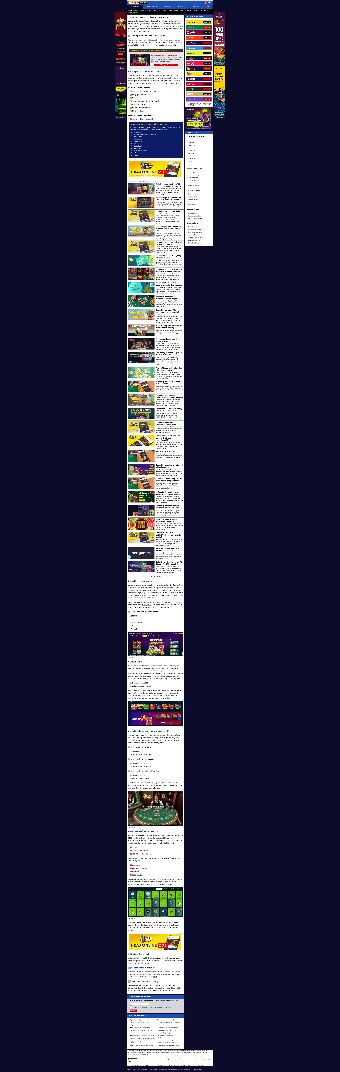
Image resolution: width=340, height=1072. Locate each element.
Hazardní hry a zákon (193, 202)
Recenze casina (138, 132)
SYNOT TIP (191, 148)
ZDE (172, 991)
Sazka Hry (148, 10)
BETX (201, 10)
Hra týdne (135, 872)
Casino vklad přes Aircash (194, 242)
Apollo (165, 10)
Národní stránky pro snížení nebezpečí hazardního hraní (191, 1065)
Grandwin (182, 10)
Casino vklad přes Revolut (194, 240)
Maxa (141, 12)
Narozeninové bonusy (193, 175)
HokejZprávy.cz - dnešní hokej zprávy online (142, 1030)
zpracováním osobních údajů (146, 1007)
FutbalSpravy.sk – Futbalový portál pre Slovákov (142, 1045)
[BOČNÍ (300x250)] (198, 129)
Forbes (176, 10)
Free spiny (137, 143)
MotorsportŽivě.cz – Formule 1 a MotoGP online (142, 1035)
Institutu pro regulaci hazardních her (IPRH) (165, 1052)
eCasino (136, 12)
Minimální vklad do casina (194, 229)
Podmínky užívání (153, 1069)
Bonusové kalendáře (139, 868)
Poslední (160, 576)
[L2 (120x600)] (120, 119)
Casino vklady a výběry (193, 227)
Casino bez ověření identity (194, 215)
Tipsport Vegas (191, 140)
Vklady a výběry (138, 141)
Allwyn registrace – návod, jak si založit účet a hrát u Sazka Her (168, 229)
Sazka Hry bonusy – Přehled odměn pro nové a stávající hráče (167, 312)
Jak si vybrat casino (193, 213)
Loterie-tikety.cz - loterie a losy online (167, 1025)
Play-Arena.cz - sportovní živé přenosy (167, 1040)
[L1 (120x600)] (120, 64)
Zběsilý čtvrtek (137, 875)
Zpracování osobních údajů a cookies (168, 1069)
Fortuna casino (191, 145)
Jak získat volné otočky (193, 185)
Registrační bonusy (192, 172)
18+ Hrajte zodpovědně (184, 1069)
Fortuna (130, 10)
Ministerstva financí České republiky (192, 1050)
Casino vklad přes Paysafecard (195, 237)
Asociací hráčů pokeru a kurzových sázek (138, 1054)
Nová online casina (192, 196)
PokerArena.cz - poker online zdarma (167, 1030)
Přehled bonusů (138, 136)
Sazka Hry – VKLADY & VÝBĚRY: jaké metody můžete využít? (168, 535)
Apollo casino (191, 158)
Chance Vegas (191, 150)
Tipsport (136, 10)
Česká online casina (193, 194)
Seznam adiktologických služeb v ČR (161, 1065)
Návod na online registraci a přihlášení (145, 134)
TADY (155, 977)
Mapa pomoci (174, 1065)
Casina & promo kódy (193, 183)
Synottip (142, 10)
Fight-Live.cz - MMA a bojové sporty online (141, 1025)
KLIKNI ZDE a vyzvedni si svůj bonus (166, 65)
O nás (128, 1069)
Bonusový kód (138, 139)
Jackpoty (136, 155)
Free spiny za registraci (193, 180)
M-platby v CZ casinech (193, 235)
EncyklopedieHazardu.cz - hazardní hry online (169, 1022)
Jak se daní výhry (192, 204)
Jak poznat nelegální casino (195, 218)
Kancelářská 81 (133, 698)
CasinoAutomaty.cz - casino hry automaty (168, 1027)
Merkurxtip (195, 10)
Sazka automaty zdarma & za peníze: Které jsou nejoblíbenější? (168, 438)
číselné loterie (146, 605)
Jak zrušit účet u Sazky (165, 451)
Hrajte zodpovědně (132, 1058)
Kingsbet (130, 12)
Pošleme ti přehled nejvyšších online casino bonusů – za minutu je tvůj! (154, 1000)
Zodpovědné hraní (195, 1052)
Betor (160, 10)
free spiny (160, 927)
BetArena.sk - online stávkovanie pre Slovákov (142, 1038)
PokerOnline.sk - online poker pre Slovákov (168, 1045)
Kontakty (134, 1069)
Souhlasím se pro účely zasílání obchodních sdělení (151, 1007)
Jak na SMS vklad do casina (195, 232)
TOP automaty (138, 146)
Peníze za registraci (193, 177)
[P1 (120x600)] (219, 64)
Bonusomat (137, 148)
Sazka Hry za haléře (140, 150)
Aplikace (136, 153)
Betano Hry (191, 142)
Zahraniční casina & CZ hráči (195, 199)
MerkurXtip (190, 164)
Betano (170, 10)
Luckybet (189, 10)
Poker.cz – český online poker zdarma (167, 1033)
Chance (155, 10)
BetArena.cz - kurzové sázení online (140, 1022)
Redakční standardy (142, 1069)
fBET (205, 10)
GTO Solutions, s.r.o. (197, 1069)
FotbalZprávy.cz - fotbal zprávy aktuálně (140, 1027)
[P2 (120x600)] (219, 119)
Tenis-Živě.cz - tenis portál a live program (141, 1033)
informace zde (159, 1059)
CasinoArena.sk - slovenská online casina (168, 1042)
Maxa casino (191, 153)
